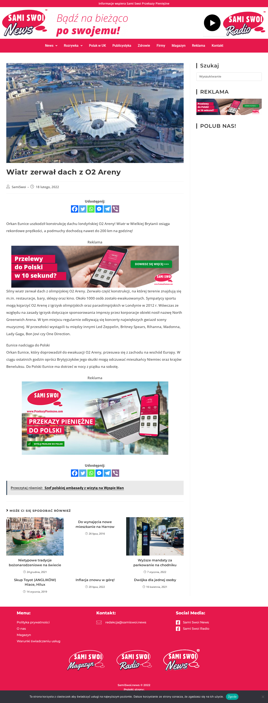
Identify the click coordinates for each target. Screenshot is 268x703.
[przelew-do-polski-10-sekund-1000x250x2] (95, 266)
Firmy (161, 46)
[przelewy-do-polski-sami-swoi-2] (95, 417)
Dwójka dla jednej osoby (155, 580)
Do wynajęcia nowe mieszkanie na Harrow (95, 524)
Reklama (198, 46)
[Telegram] (107, 209)
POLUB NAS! (218, 126)
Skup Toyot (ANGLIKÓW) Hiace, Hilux (35, 582)
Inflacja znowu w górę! (95, 580)
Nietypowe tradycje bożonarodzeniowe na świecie (35, 562)
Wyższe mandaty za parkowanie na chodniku (155, 562)
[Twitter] (82, 209)
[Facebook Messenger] (99, 209)
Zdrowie (144, 46)
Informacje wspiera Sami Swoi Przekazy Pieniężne (134, 3)
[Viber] (115, 209)
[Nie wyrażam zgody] (263, 697)
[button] (51, 45)
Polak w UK (97, 46)
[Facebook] (74, 209)
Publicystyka (121, 46)
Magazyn (179, 46)
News (49, 46)
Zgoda (232, 696)
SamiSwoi (19, 187)
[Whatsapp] (91, 209)
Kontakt (217, 46)
